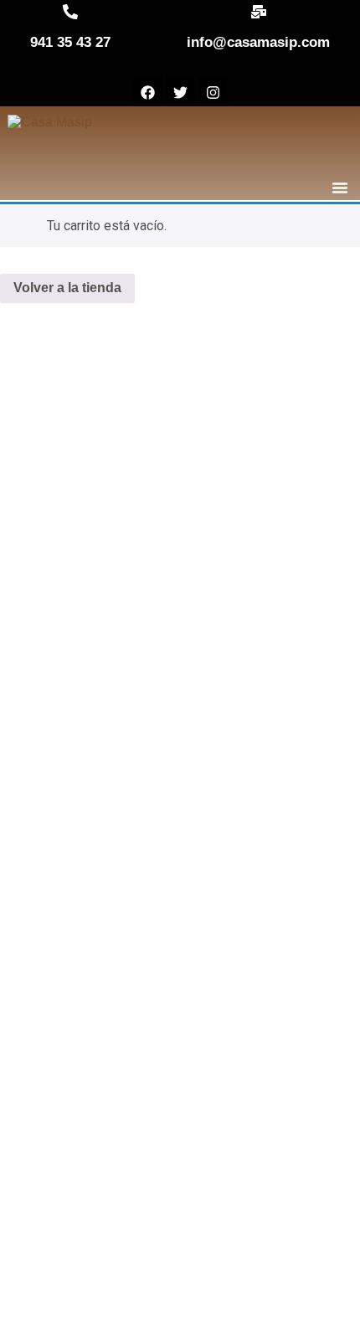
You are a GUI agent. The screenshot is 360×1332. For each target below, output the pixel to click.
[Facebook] (147, 92)
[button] (339, 187)
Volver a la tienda (67, 287)
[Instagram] (212, 92)
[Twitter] (180, 92)
